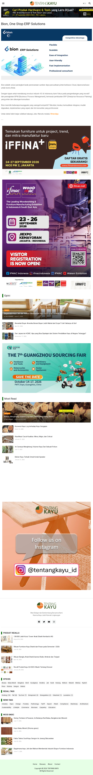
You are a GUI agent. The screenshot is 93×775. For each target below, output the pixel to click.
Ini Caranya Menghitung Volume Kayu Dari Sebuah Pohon (36, 447)
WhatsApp (54, 114)
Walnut (22, 686)
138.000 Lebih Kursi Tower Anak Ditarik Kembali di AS (33, 636)
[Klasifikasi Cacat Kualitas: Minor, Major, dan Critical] (7, 439)
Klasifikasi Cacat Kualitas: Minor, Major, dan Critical (33, 437)
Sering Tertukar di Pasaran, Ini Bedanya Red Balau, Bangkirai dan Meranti (40, 718)
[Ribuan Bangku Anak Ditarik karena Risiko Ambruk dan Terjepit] (6, 659)
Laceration (68, 695)
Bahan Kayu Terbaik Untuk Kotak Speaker (30, 457)
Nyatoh (84, 683)
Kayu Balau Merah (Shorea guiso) (26, 728)
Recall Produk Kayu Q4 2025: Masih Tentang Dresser (33, 667)
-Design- (18, 704)
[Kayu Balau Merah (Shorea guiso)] (6, 731)
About (50, 764)
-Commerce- (25, 707)
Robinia (9, 686)
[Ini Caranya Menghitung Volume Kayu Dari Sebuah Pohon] (7, 449)
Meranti (71, 683)
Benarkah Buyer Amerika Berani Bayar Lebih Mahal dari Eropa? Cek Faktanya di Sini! (46, 323)
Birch (27, 683)
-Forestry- (26, 704)
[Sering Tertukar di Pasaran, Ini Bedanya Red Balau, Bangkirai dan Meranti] (6, 720)
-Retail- (56, 704)
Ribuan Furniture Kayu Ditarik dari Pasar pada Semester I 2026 (37, 647)
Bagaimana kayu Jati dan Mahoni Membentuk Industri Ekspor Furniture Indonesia (44, 749)
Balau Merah (12, 683)
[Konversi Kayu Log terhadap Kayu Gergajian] (7, 429)
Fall (14, 695)
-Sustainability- (6, 707)
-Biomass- (34, 707)
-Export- (49, 704)
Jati (47, 683)
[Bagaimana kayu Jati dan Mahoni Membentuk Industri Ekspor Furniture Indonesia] (6, 751)
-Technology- (35, 704)
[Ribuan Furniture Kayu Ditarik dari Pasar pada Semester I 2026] (6, 649)
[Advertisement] (46, 482)
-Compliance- (64, 704)
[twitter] (44, 622)
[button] (3, 3)
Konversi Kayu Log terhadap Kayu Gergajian (31, 426)
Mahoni (64, 683)
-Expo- (12, 704)
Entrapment (33, 695)
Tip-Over (23, 695)
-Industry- (5, 704)
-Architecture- (84, 704)
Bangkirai (21, 683)
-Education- (52, 707)
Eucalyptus (34, 683)
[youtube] (49, 622)
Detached (57, 695)
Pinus (3, 686)
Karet (52, 683)
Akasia (4, 683)
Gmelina (42, 683)
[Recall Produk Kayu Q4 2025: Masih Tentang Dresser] (6, 669)
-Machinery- (74, 704)
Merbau (77, 683)
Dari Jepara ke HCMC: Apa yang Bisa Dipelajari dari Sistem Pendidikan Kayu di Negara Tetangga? (50, 333)
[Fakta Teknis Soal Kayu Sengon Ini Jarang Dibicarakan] (6, 741)
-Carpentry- (42, 707)
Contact (57, 764)
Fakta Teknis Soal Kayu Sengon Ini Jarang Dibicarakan (34, 738)
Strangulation (45, 695)
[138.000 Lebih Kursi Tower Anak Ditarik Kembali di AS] (6, 639)
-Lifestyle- (16, 707)
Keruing (58, 683)
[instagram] (54, 622)
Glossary (42, 764)
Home (35, 764)
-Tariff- (43, 704)
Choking (6, 695)
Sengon (16, 686)
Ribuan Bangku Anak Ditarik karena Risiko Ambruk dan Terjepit (36, 657)
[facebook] (39, 622)
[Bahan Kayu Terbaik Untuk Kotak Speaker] (7, 459)
